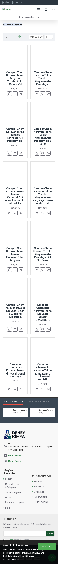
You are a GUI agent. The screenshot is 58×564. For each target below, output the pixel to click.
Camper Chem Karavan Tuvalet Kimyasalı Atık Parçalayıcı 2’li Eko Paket (42, 254)
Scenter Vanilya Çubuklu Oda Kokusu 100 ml (19, 410)
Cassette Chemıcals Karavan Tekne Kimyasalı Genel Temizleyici (15, 370)
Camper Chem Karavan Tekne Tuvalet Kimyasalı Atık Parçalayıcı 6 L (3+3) (43, 136)
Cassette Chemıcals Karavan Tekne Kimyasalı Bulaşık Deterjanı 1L (43, 312)
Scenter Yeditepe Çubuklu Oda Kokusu (46, 410)
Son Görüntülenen (13, 402)
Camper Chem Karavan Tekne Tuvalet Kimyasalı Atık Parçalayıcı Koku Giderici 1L (15, 196)
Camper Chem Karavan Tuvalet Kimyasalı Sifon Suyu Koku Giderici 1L (15, 310)
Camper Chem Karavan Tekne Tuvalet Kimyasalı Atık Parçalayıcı (43, 78)
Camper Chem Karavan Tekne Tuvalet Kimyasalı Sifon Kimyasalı (15, 254)
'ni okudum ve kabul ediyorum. (18, 539)
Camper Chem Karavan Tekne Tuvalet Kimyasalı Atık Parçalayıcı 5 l (15, 134)
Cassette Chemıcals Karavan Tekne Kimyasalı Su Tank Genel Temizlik (43, 372)
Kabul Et (47, 546)
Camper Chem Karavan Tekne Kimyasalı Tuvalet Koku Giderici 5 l (15, 78)
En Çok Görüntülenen (37, 402)
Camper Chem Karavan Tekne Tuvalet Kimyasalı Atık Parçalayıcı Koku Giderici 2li (43, 196)
